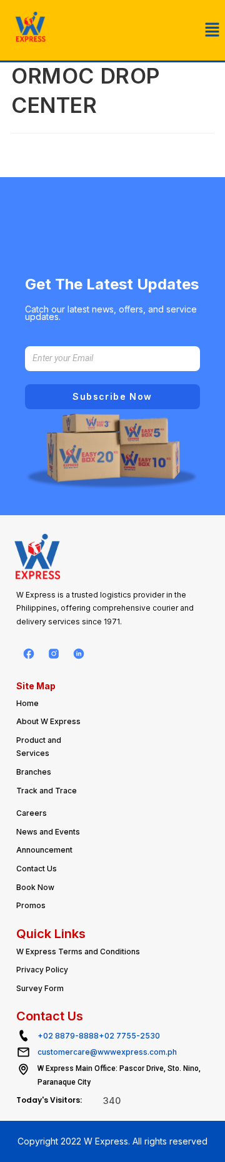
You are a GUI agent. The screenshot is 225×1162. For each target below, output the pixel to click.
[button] (212, 30)
